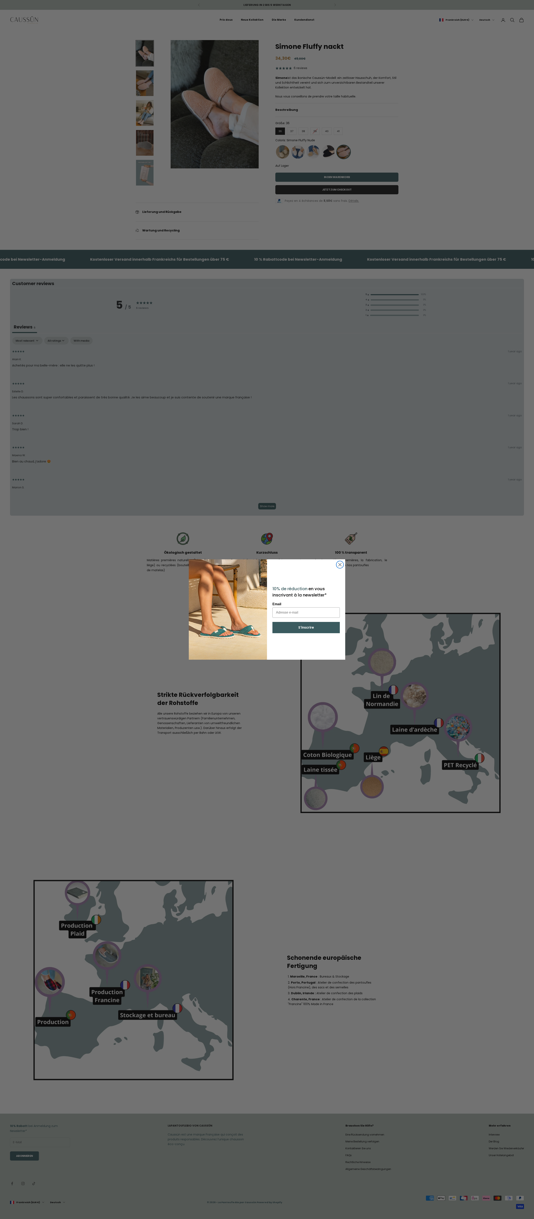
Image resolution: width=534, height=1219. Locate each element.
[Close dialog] (340, 564)
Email (276, 604)
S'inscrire (306, 627)
